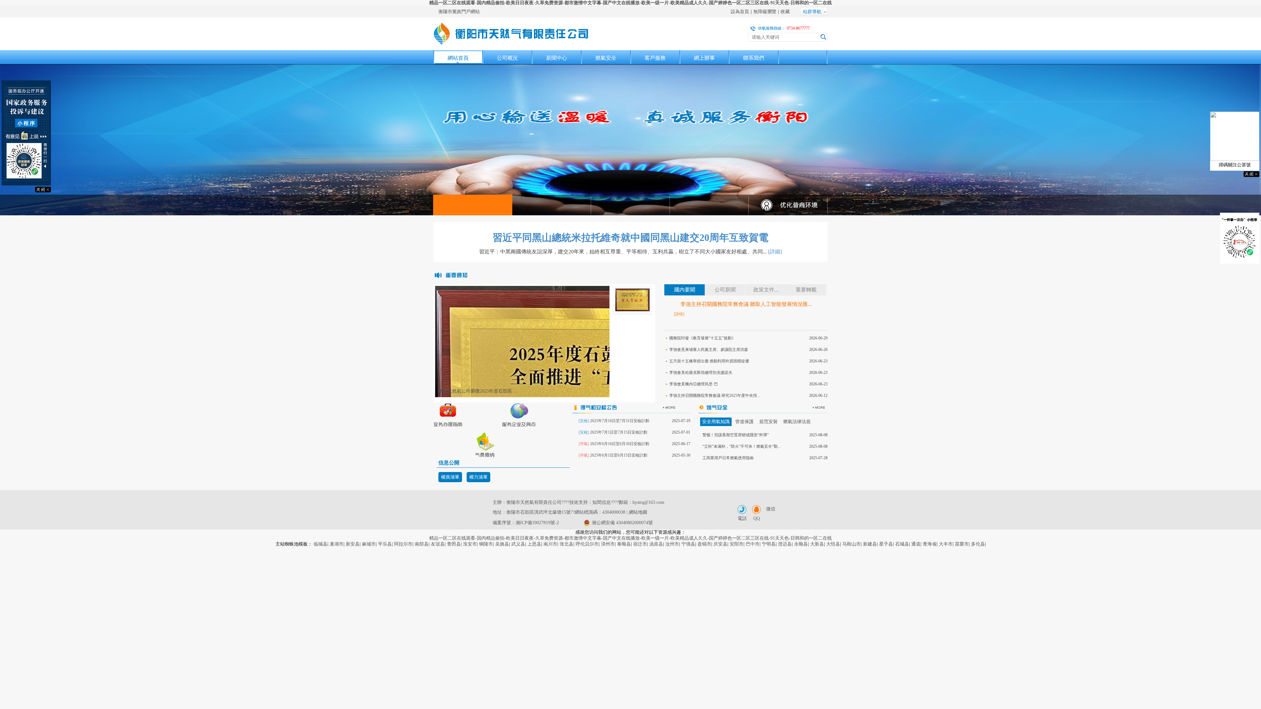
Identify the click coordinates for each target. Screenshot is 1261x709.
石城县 (902, 544)
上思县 (534, 544)
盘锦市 (704, 544)
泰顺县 (624, 544)
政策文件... (765, 289)
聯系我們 (753, 58)
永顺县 (801, 544)
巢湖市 (336, 544)
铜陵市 (486, 544)
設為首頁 (740, 11)
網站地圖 (638, 512)
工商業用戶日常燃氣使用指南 (728, 458)
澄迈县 (785, 544)
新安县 (353, 544)
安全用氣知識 (716, 421)
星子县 (886, 544)
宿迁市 (640, 544)
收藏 (785, 11)
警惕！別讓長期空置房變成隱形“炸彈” (735, 435)
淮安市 (470, 544)
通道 (915, 544)
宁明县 (769, 544)
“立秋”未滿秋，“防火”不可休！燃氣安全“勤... (741, 446)
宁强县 (688, 544)
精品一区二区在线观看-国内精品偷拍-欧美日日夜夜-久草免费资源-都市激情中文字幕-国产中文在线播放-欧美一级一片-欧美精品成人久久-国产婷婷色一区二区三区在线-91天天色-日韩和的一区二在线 (630, 2)
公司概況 (507, 58)
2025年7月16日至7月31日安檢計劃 (619, 421)
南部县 (422, 544)
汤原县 (656, 544)
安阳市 (736, 544)
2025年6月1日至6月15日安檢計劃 (618, 455)
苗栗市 (962, 544)
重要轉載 (806, 289)
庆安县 (720, 544)
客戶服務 (655, 58)
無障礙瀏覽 (764, 11)
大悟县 (833, 544)
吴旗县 (502, 544)
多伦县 (978, 544)
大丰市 (946, 544)
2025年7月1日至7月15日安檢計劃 (618, 432)
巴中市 (753, 544)
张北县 (566, 544)
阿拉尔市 (403, 544)
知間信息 (601, 502)
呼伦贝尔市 (587, 544)
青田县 (454, 544)
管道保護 (744, 421)
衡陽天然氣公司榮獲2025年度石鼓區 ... (477, 391)
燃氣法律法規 (797, 421)
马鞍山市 (851, 544)
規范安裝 (768, 421)
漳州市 (608, 544)
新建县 (870, 544)
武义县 (518, 544)
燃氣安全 (605, 58)
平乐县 (385, 544)
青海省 (930, 544)
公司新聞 (725, 289)
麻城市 (369, 544)
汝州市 (672, 544)
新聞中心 (556, 58)
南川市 (550, 544)
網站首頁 (458, 58)
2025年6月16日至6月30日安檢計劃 (619, 443)
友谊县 (438, 544)
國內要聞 (684, 289)
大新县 (817, 544)
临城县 (320, 544)
